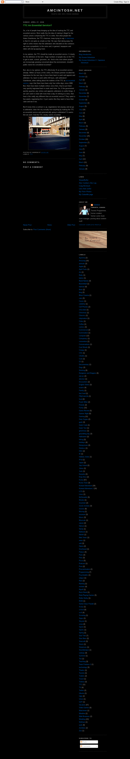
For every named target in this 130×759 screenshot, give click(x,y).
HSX (80, 451)
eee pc (81, 376)
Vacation (82, 705)
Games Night (84, 413)
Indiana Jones (84, 457)
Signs (81, 618)
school (81, 610)
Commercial (83, 330)
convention (83, 341)
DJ (80, 362)
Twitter (81, 690)
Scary (81, 607)
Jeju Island (83, 465)
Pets (80, 558)
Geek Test (83, 428)
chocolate (82, 310)
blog (80, 292)
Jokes (81, 468)
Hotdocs (82, 448)
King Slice (82, 477)
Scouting (82, 615)
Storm (81, 644)
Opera (81, 546)
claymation (83, 318)
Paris (81, 555)
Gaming (82, 416)
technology (83, 667)
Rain (80, 581)
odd (80, 543)
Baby (81, 275)
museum (82, 514)
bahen (81, 278)
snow (81, 624)
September (83, 103)
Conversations (84, 344)
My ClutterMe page (86, 194)
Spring (81, 633)
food (80, 399)
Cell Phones (83, 307)
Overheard (83, 549)
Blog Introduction (85, 54)
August (81, 106)
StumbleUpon (84, 650)
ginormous (83, 431)
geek (81, 422)
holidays (82, 442)
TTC (31, 154)
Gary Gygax (83, 419)
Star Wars (82, 638)
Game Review (84, 411)
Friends (81, 405)
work (80, 725)
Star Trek (82, 636)
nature (81, 523)
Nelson (81, 526)
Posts (84, 742)
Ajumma (82, 258)
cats (80, 298)
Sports (81, 630)
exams (81, 387)
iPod (80, 460)
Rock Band (83, 592)
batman (81, 287)
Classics (82, 315)
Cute (80, 359)
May (80, 116)
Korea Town (83, 483)
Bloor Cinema (84, 295)
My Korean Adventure (87, 57)
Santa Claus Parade (86, 604)
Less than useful (85, 189)
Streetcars (83, 647)
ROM (81, 601)
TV (80, 687)
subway (82, 653)
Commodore (83, 333)
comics (81, 327)
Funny (81, 408)
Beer (80, 290)
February (82, 86)
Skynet (81, 621)
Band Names (83, 281)
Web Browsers (84, 716)
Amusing (82, 261)
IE (80, 454)
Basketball (83, 284)
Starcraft (82, 641)
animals (82, 264)
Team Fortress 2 (85, 664)
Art (80, 272)
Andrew (96, 205)
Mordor (81, 500)
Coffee (81, 324)
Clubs (81, 321)
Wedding (82, 719)
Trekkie (81, 682)
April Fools (83, 269)
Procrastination (84, 569)
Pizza (81, 561)
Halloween (82, 437)
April (80, 80)
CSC (80, 353)
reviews (82, 587)
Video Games (84, 708)
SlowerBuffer (83, 180)
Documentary (84, 364)
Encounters (83, 382)
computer (82, 336)
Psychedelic (83, 575)
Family (81, 390)
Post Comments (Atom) (42, 229)
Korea (81, 480)
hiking (81, 439)
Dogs (81, 367)
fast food (82, 393)
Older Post (71, 225)
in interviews (69, 38)
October (82, 77)
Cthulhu (82, 356)
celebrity (82, 304)
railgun (81, 578)
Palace (81, 552)
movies (81, 509)
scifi (80, 612)
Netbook (82, 532)
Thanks (81, 670)
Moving (81, 511)
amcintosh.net (65, 10)
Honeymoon (83, 445)
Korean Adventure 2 (86, 488)
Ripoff (81, 589)
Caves (81, 301)
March (81, 73)
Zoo (80, 731)
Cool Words (83, 347)
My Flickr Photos (85, 192)
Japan (81, 463)
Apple (81, 266)
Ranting (82, 584)
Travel (81, 679)
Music (81, 517)
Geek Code (83, 425)
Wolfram (82, 722)
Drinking (82, 370)
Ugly (80, 696)
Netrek (81, 535)
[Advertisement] (91, 32)
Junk (81, 471)
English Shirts (84, 385)
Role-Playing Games (86, 595)
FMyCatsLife (83, 396)
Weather (82, 713)
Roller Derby (83, 598)
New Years (83, 537)
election (82, 379)
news (81, 540)
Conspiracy (83, 338)
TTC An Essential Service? (37, 25)
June (81, 113)
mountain (82, 503)
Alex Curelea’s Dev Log (87, 183)
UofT (81, 702)
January (82, 90)
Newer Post (27, 225)
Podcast (82, 563)
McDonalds (83, 497)
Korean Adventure (85, 486)
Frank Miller (83, 402)
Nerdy (81, 529)
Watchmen (83, 710)
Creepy (81, 350)
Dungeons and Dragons (87, 373)
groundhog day (84, 434)
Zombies (82, 728)
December (82, 93)
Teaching (82, 661)
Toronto (81, 673)
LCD (80, 491)
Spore (81, 627)
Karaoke (82, 474)
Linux (81, 494)
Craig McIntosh (84, 186)
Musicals (82, 520)
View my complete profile (90, 224)
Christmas (82, 313)
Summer (82, 656)
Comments (86, 746)
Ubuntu (81, 693)
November (82, 96)
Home (49, 225)
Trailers (81, 676)
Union (81, 699)
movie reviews (84, 506)
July (80, 110)
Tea (80, 659)
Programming (84, 572)
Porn (80, 566)
